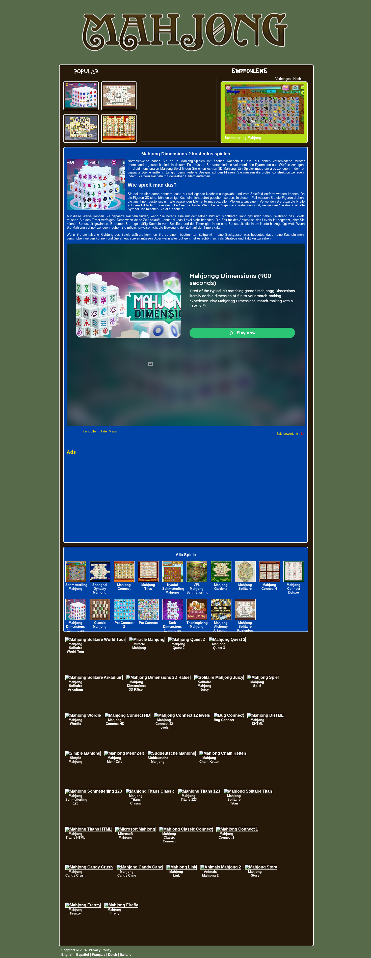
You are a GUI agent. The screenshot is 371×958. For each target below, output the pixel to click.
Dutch (112, 954)
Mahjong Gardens (221, 587)
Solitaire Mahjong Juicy (204, 685)
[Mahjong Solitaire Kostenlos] (119, 106)
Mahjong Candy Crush (75, 873)
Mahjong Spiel (257, 684)
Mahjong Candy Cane (126, 873)
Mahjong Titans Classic (136, 799)
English (67, 954)
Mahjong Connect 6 (269, 587)
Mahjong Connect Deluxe (293, 588)
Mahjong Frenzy (75, 911)
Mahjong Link (176, 873)
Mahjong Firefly (114, 911)
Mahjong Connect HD (115, 722)
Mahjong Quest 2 (178, 646)
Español (82, 954)
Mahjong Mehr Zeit (114, 760)
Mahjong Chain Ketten (209, 760)
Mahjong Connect (124, 587)
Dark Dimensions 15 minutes (172, 626)
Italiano (125, 954)
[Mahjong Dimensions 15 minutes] (81, 106)
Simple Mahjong (75, 760)
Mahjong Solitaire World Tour (75, 648)
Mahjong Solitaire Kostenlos (245, 626)
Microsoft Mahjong (125, 835)
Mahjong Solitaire (245, 587)
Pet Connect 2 (124, 624)
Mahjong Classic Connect (169, 837)
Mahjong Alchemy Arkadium (220, 626)
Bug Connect (224, 720)
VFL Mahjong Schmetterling (197, 588)
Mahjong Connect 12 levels (164, 723)
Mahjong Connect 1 (226, 835)
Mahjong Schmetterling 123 (76, 799)
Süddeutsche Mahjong (158, 760)
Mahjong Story (255, 873)
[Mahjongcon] (119, 139)
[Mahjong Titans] (81, 139)
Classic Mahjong (100, 624)
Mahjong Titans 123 (189, 797)
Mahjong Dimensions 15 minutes (75, 626)
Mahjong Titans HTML (75, 835)
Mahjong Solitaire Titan (234, 799)
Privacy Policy (100, 950)
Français (98, 954)
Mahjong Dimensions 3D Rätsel (136, 685)
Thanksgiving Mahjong (197, 624)
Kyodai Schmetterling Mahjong (173, 588)
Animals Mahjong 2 (210, 873)
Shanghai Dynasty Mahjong (99, 588)
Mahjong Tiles (148, 587)
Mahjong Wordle (75, 722)
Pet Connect (148, 623)
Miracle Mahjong (139, 646)
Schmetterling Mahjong (243, 138)
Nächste (299, 79)
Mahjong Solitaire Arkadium (75, 685)
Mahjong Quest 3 (219, 646)
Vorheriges (283, 79)
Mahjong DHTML (257, 722)
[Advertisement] (179, 109)
